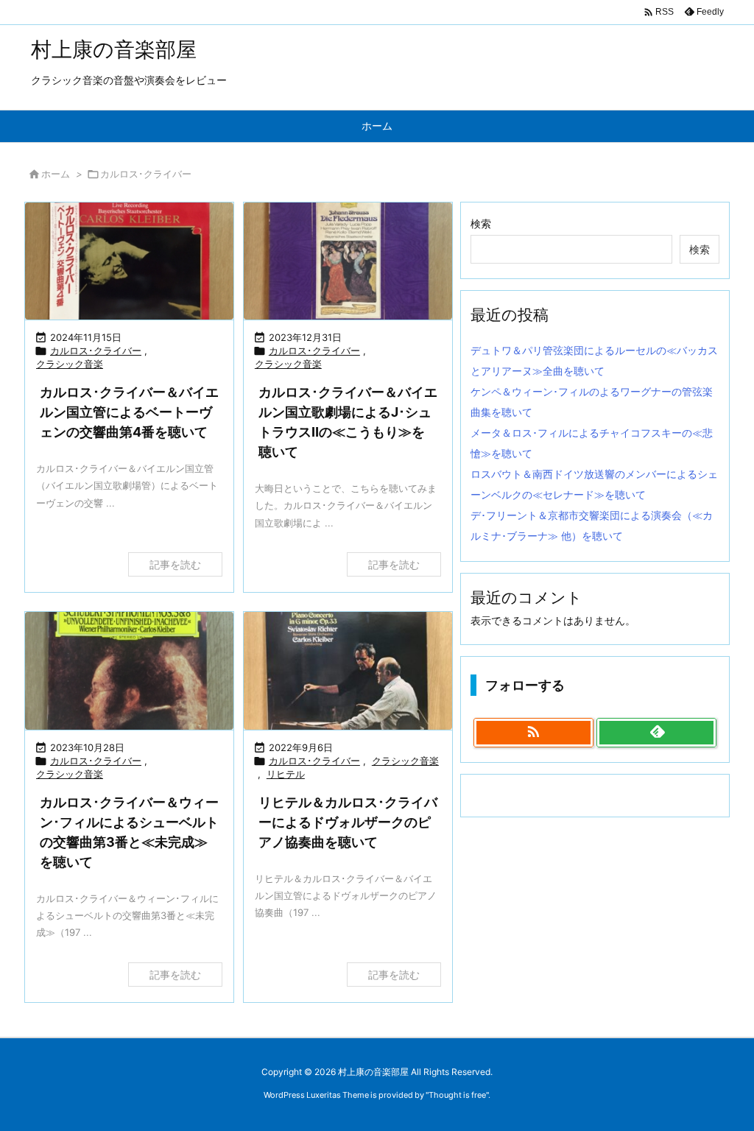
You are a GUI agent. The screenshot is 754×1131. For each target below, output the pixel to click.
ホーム (55, 174)
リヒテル (286, 774)
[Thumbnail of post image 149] (129, 670)
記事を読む (175, 564)
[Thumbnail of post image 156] (348, 670)
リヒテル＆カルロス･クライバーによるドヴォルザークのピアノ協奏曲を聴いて (347, 822)
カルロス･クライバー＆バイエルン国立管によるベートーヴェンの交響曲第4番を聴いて (129, 412)
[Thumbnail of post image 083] (348, 261)
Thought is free (457, 1095)
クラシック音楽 (69, 364)
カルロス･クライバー (95, 350)
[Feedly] (656, 733)
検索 (481, 223)
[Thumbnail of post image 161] (129, 261)
